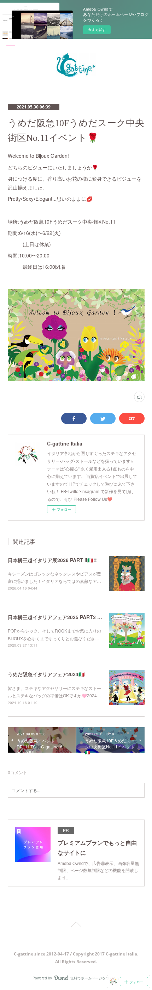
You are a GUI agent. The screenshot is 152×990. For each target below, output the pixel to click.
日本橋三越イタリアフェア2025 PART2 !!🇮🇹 (57, 617)
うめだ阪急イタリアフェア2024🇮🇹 (46, 674)
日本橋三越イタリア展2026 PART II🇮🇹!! (52, 560)
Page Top (76, 925)
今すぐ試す (97, 29)
